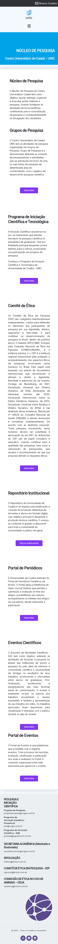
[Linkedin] (35, 938)
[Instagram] (23, 938)
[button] (29, 26)
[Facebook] (29, 938)
